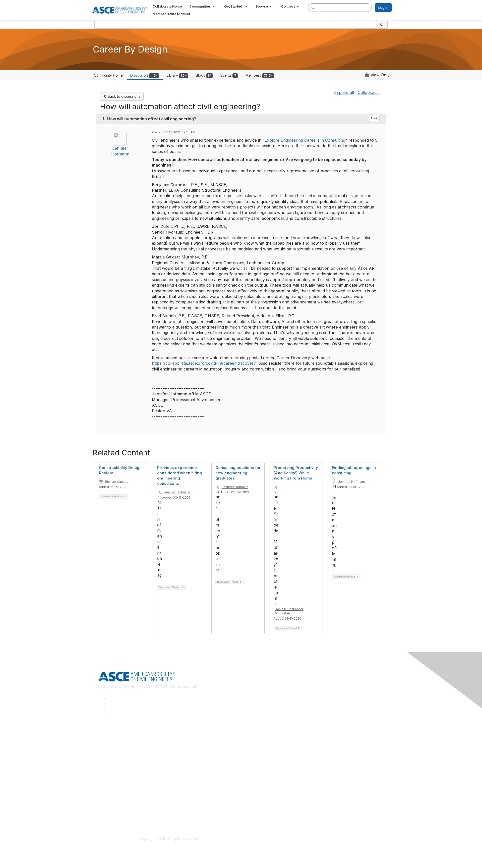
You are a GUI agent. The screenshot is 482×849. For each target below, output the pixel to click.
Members (259, 75)
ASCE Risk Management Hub (121, 742)
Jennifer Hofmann (176, 492)
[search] (313, 7)
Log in (383, 7)
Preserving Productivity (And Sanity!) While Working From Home (296, 473)
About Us (105, 808)
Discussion (143, 75)
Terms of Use (109, 815)
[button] (203, 6)
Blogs (203, 75)
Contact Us (107, 786)
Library (177, 75)
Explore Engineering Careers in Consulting (305, 140)
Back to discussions (123, 96)
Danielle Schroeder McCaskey (289, 611)
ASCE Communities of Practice (123, 750)
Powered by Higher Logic (313, 839)
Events (228, 75)
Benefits (105, 779)
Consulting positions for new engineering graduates (238, 473)
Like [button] (374, 118)
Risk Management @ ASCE (120, 735)
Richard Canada (116, 482)
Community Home (108, 75)
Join (101, 771)
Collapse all (369, 92)
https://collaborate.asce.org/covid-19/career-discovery (204, 363)
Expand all (344, 92)
